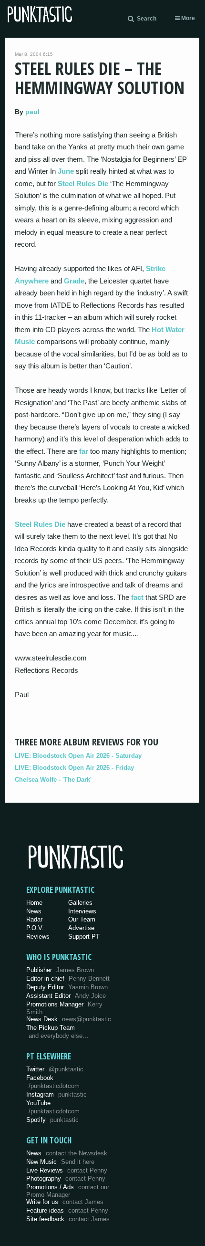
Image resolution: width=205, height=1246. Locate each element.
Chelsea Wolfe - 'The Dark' (53, 779)
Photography (65, 1178)
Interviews (82, 911)
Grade (74, 281)
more (187, 18)
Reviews (38, 936)
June (66, 171)
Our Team (81, 919)
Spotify (52, 1119)
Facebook (53, 1081)
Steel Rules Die (83, 183)
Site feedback (68, 1219)
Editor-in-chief (68, 978)
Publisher (60, 970)
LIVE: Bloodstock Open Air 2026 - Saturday (78, 755)
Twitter (54, 1069)
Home (34, 902)
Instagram (56, 1094)
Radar (34, 919)
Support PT (84, 936)
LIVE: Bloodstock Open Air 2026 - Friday (74, 767)
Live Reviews (66, 1170)
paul (32, 111)
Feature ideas (67, 1210)
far (83, 451)
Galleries (80, 902)
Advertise (81, 928)
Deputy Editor (67, 987)
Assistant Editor (66, 995)
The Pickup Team (50, 1027)
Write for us (64, 1201)
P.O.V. (35, 928)
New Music (60, 1161)
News (33, 911)
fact (137, 597)
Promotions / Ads (67, 1190)
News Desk (68, 1019)
